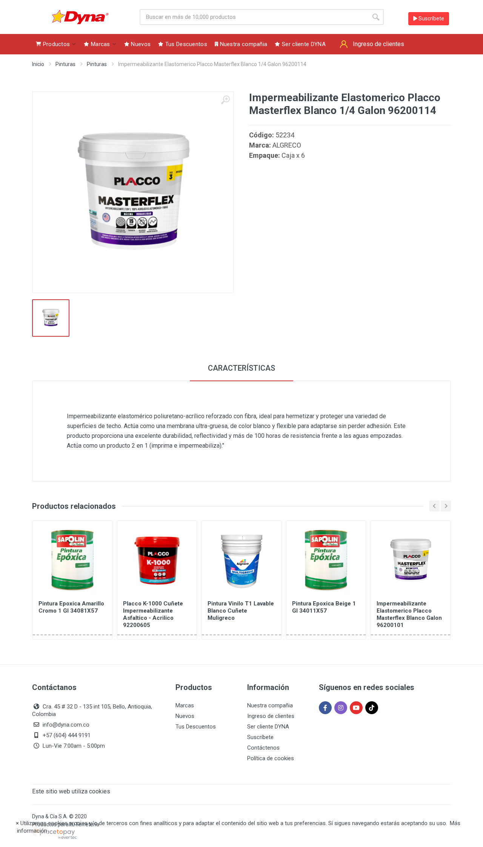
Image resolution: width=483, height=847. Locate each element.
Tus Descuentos (195, 726)
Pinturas (65, 64)
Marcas (184, 705)
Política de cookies (270, 758)
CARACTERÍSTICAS (241, 368)
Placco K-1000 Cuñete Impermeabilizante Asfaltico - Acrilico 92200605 (153, 614)
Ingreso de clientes (270, 716)
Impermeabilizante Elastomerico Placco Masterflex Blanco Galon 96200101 (409, 614)
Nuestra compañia (270, 705)
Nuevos (184, 716)
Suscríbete (430, 18)
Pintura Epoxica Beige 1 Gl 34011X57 (324, 607)
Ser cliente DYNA (268, 726)
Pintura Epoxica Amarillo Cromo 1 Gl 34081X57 (71, 607)
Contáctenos (263, 747)
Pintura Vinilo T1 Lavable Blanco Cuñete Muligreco (241, 610)
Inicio (38, 64)
